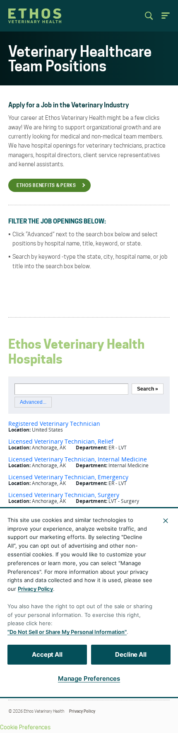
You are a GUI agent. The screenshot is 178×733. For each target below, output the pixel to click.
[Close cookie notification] (165, 521)
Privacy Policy (82, 711)
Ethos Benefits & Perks (46, 186)
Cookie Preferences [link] (25, 728)
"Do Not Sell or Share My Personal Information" (67, 632)
